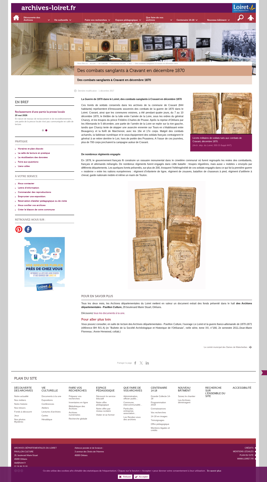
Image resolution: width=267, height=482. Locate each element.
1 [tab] (42, 130)
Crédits (249, 448)
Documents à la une (118, 63)
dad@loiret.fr (20, 463)
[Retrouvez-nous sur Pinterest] (19, 229)
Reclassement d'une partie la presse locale (40, 111)
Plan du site (247, 455)
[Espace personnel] (251, 18)
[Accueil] (16, 18)
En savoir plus (214, 470)
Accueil (93, 63)
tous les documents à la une (109, 313)
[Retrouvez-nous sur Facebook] (28, 229)
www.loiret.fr (245, 459)
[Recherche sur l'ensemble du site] (240, 18)
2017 (130, 63)
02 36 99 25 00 (21, 466)
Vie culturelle (103, 63)
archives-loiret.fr (48, 8)
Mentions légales (243, 451)
